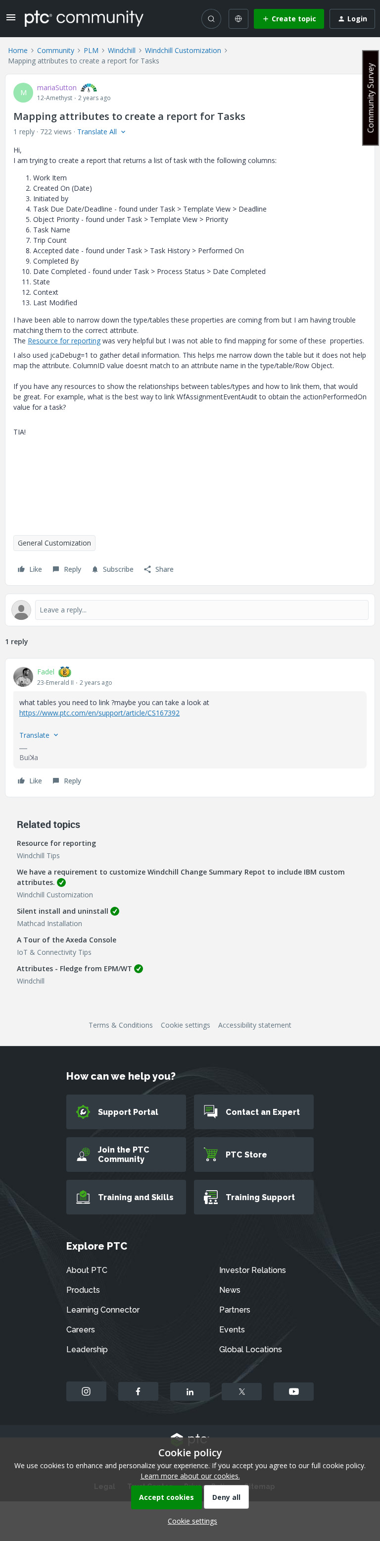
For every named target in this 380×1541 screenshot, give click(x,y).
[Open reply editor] (190, 610)
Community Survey (370, 98)
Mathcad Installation (49, 923)
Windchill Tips (38, 855)
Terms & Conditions (121, 1025)
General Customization (54, 543)
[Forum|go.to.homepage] (84, 18)
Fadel (45, 671)
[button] (11, 20)
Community (55, 50)
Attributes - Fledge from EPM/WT (74, 968)
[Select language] (238, 19)
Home (18, 50)
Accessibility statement (254, 1025)
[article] (190, 727)
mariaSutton (57, 87)
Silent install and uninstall (62, 911)
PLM (91, 50)
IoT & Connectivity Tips (54, 952)
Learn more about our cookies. (190, 1476)
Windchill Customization (183, 50)
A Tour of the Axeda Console (66, 939)
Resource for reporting (64, 340)
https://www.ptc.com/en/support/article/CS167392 (99, 712)
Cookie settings (185, 1025)
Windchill (122, 50)
